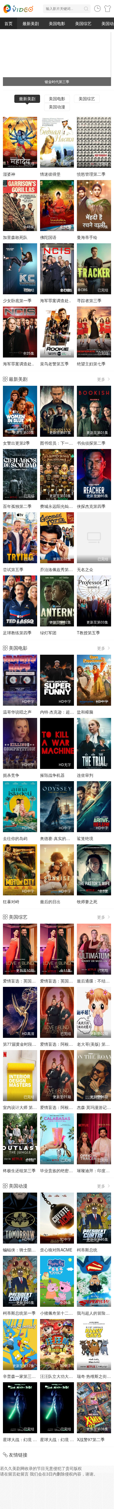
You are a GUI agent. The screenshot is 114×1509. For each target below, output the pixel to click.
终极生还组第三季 (19, 1170)
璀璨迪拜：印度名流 (95, 1170)
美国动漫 (57, 107)
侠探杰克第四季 (91, 506)
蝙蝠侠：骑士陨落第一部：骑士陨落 (35, 1250)
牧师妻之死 (87, 901)
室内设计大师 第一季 (22, 1107)
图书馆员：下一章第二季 (62, 443)
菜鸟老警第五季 (54, 364)
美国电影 (57, 23)
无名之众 (85, 569)
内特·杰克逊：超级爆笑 (61, 712)
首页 (8, 23)
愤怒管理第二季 (91, 174)
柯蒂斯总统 (87, 1250)
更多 (101, 379)
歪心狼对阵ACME (56, 1250)
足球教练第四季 (17, 632)
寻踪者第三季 (89, 300)
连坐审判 (85, 775)
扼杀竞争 (11, 775)
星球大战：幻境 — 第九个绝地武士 (35, 1439)
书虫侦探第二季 (91, 443)
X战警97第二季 (91, 1439)
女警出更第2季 (16, 443)
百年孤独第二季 (17, 506)
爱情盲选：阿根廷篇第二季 (64, 1044)
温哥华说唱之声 (17, 712)
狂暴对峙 (11, 901)
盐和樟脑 (85, 712)
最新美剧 (31, 23)
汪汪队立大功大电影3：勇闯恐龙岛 (72, 1376)
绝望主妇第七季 (91, 364)
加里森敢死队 (15, 237)
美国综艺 (83, 23)
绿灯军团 (48, 632)
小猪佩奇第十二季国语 (60, 1313)
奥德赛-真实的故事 (57, 838)
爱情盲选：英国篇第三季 (25, 981)
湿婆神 (9, 174)
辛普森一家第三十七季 (23, 1376)
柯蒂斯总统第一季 (19, 1313)
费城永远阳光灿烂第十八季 (64, 506)
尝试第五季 (13, 569)
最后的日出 (50, 901)
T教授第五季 (88, 632)
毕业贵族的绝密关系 (58, 1170)
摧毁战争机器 (52, 775)
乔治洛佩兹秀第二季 (58, 569)
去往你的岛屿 (15, 838)
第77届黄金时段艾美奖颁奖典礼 (32, 1044)
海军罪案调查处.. (55, 300)
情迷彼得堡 (50, 174)
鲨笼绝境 (85, 838)
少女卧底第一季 (17, 300)
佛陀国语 (48, 237)
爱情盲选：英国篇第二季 (62, 981)
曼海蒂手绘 (87, 237)
